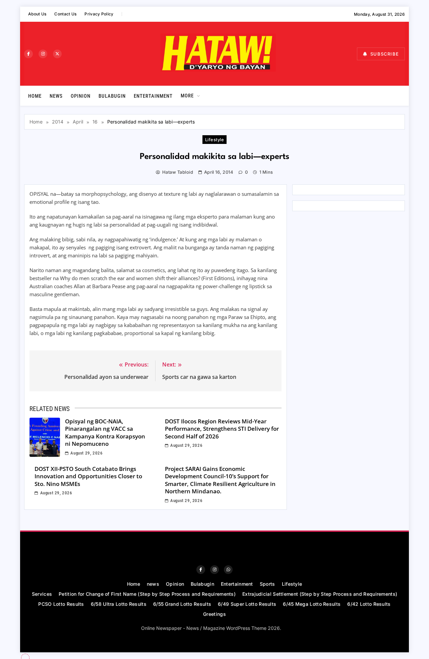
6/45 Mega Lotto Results (312, 604)
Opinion (80, 96)
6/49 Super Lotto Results (247, 604)
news (56, 96)
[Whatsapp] (228, 569)
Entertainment (153, 96)
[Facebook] (28, 54)
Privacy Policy (98, 13)
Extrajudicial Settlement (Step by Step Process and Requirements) (319, 594)
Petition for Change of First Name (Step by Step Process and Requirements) (147, 594)
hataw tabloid (177, 172)
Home (35, 96)
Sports (267, 584)
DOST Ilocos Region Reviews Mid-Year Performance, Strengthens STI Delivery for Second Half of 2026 (222, 428)
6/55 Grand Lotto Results (182, 604)
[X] (57, 54)
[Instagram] (43, 54)
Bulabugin (112, 96)
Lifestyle (214, 139)
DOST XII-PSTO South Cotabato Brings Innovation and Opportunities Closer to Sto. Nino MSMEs (88, 476)
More (187, 96)
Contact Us (65, 13)
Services (42, 594)
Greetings (214, 614)
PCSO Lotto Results (61, 604)
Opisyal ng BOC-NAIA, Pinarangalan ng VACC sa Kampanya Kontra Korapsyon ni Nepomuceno (105, 432)
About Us (37, 13)
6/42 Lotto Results (368, 604)
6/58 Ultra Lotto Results (118, 604)
